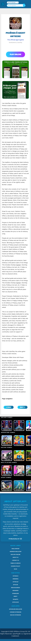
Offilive (15, 584)
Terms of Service (15, 563)
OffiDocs (15, 576)
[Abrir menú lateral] (2, 4)
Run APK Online (15, 554)
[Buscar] (24, 5)
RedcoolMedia (15, 587)
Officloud (15, 602)
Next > (22, 407)
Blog (15, 569)
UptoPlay (15, 582)
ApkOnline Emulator (15, 609)
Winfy (15, 596)
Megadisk (15, 590)
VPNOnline (15, 593)
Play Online (15, 54)
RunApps (15, 599)
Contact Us (15, 560)
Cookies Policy (15, 566)
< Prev (8, 407)
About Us (15, 557)
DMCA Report (15, 548)
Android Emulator (15, 551)
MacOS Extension (15, 615)
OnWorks (15, 579)
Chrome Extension (15, 612)
